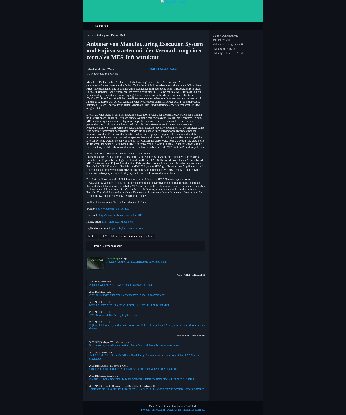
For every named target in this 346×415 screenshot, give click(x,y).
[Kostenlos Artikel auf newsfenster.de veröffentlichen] (96, 263)
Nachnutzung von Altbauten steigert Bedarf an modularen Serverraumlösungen (134, 345)
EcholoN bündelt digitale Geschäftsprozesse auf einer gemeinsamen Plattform (133, 368)
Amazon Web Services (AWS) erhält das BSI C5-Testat (120, 284)
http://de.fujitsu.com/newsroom (126, 228)
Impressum (158, 409)
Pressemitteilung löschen (163, 68)
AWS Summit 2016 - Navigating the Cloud (113, 315)
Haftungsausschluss (194, 409)
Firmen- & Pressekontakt (107, 245)
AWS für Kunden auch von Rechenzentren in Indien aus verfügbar (127, 294)
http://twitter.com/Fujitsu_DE (112, 208)
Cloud (149, 236)
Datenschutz (174, 409)
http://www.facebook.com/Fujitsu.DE (120, 215)
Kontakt (145, 409)
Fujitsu (92, 236)
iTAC (103, 236)
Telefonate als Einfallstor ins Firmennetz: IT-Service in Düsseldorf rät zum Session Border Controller (146, 388)
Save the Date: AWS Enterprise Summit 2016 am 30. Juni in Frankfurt (129, 304)
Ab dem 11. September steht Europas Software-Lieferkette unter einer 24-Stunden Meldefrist (141, 378)
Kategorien (101, 25)
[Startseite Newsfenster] (173, 1)
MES (114, 236)
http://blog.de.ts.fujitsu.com (117, 221)
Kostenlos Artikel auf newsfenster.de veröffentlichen (136, 261)
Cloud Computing (131, 236)
